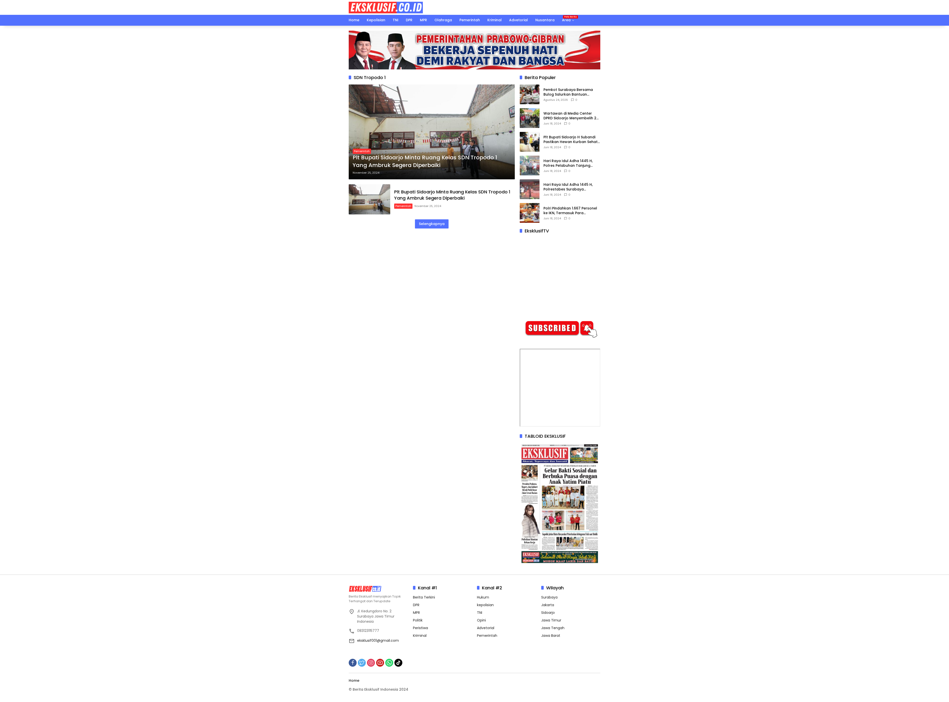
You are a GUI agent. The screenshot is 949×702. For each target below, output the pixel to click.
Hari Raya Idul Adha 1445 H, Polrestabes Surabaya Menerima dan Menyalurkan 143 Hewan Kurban (568, 187)
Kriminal (420, 635)
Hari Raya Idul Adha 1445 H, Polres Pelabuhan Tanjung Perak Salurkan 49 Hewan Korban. (568, 163)
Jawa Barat (550, 635)
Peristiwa (420, 627)
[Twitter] (362, 663)
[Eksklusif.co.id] (386, 7)
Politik (418, 620)
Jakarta (547, 604)
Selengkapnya (432, 223)
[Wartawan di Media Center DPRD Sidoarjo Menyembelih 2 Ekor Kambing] (529, 118)
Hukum (483, 597)
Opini (481, 620)
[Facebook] (353, 663)
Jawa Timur (551, 620)
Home (354, 680)
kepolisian (485, 604)
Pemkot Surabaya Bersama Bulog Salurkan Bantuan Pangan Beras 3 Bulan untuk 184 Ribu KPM (568, 92)
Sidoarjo (548, 612)
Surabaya (549, 597)
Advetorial (485, 627)
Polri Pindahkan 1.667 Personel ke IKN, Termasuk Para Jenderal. (570, 211)
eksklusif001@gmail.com (378, 640)
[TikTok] (398, 663)
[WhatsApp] (389, 663)
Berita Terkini (424, 597)
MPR (416, 612)
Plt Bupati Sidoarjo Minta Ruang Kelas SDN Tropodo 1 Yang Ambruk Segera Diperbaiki (425, 161)
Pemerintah (362, 151)
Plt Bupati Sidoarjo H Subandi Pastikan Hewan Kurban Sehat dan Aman (570, 140)
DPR (416, 604)
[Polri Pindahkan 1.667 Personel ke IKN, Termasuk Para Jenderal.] (529, 213)
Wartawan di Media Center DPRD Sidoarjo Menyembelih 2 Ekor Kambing (569, 116)
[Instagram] (371, 663)
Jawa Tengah (552, 627)
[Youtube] (380, 663)
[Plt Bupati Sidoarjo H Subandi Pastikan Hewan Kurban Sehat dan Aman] (529, 142)
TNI (479, 612)
